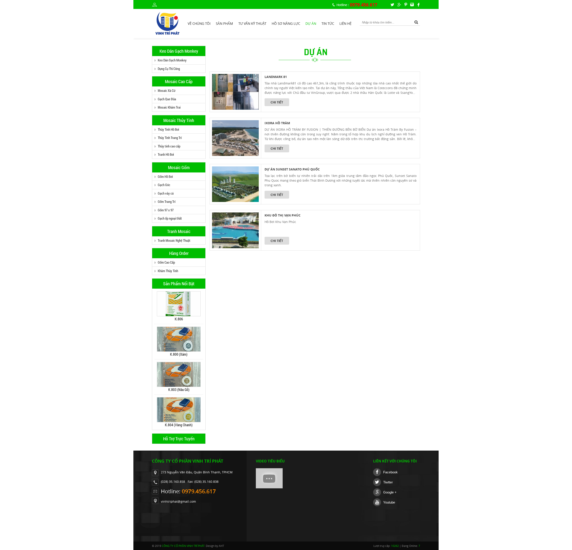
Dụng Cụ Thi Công (169, 68)
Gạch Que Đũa (167, 99)
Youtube (389, 502)
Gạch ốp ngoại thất (170, 218)
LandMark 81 (276, 77)
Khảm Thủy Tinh (168, 271)
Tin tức (328, 23)
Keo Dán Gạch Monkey (172, 60)
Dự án (310, 23)
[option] (178, 306)
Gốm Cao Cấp (166, 262)
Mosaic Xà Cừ (166, 90)
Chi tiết (277, 102)
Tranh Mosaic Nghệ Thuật (174, 240)
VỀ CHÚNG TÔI (199, 23)
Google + (390, 492)
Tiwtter (388, 482)
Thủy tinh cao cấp (169, 146)
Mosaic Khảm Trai (169, 107)
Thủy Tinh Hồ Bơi (168, 129)
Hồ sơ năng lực (286, 23)
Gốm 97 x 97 (166, 210)
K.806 (179, 319)
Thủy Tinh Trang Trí (170, 137)
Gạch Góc (164, 185)
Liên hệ (345, 23)
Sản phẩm (224, 23)
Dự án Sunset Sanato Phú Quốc (292, 169)
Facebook (390, 472)
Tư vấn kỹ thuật (252, 23)
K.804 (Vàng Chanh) (179, 424)
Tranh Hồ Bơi (166, 154)
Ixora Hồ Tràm (277, 123)
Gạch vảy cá (166, 193)
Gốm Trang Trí (166, 201)
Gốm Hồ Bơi (165, 176)
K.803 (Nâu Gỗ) (178, 389)
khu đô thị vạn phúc (283, 215)
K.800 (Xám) (178, 354)
